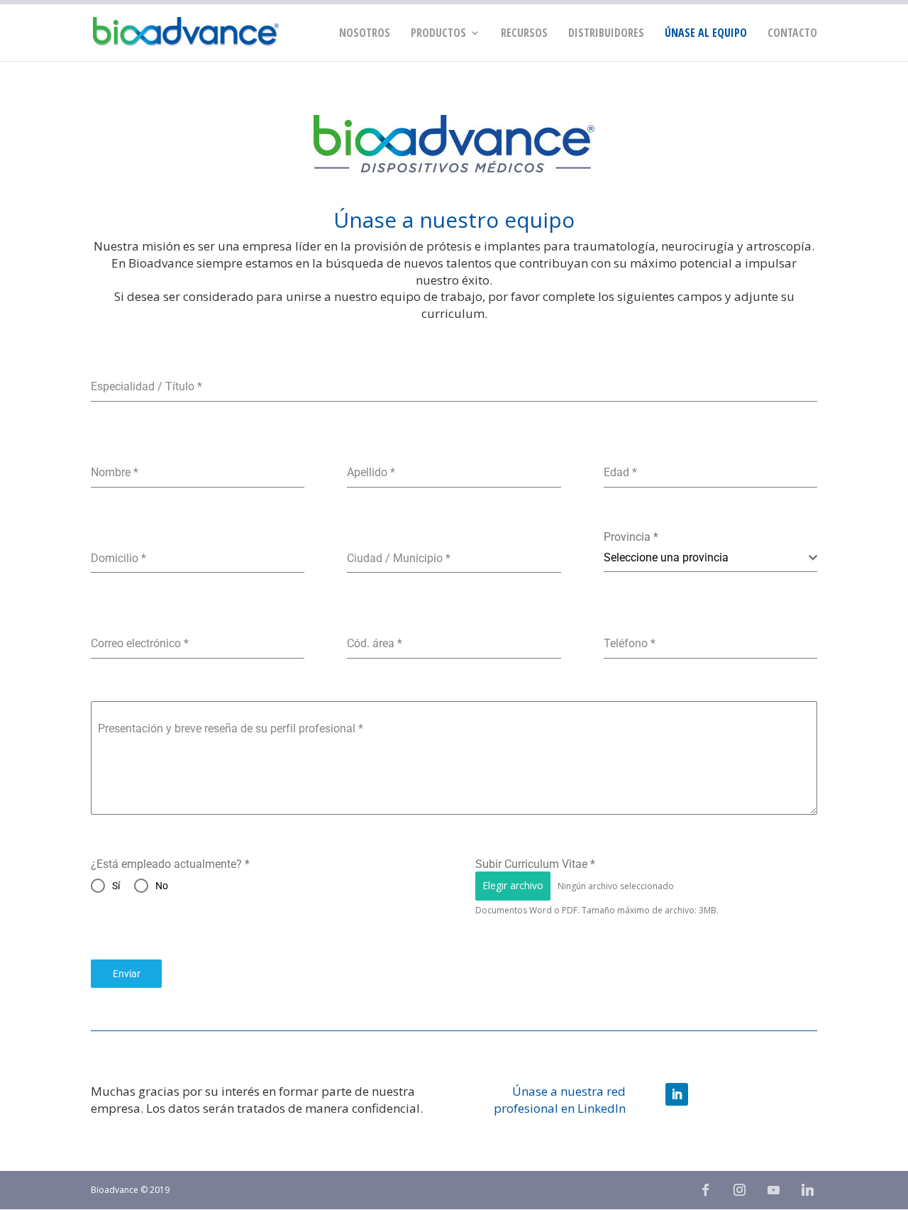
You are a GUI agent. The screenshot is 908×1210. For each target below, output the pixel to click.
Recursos (524, 34)
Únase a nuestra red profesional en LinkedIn (560, 1099)
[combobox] (710, 558)
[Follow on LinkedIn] (676, 1094)
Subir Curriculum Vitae (535, 864)
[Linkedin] (807, 1190)
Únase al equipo (706, 34)
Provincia (631, 537)
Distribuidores (606, 34)
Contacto (792, 34)
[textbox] (706, 557)
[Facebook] (705, 1190)
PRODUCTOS (438, 34)
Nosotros (364, 34)
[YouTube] (773, 1190)
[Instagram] (739, 1190)
